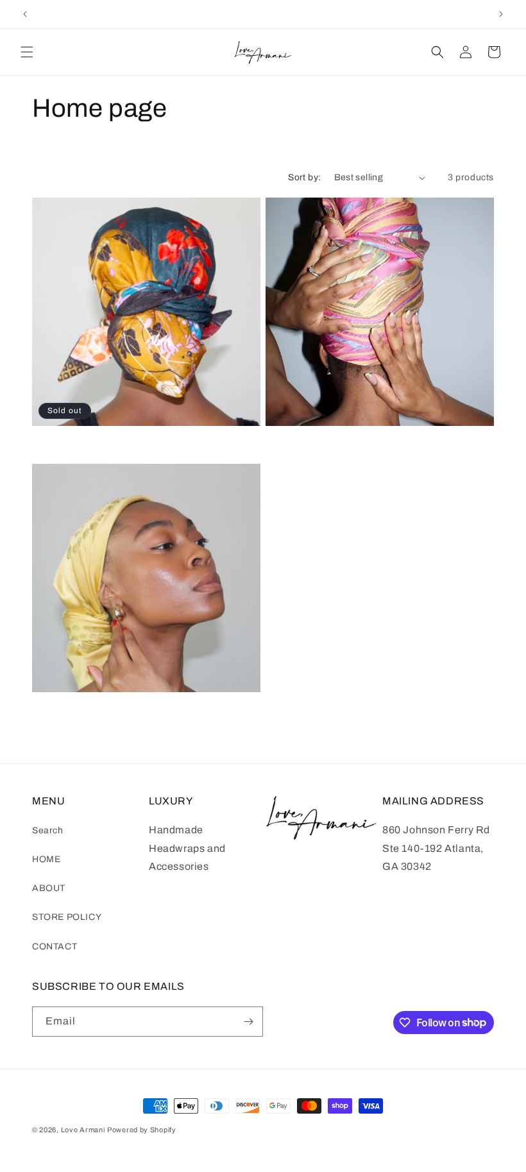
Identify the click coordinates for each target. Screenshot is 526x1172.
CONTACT (54, 946)
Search (48, 830)
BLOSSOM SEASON (74, 441)
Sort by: (304, 177)
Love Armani (83, 1130)
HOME (46, 859)
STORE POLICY (66, 917)
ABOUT (48, 888)
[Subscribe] (248, 1021)
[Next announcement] (501, 14)
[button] (27, 52)
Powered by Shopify (141, 1130)
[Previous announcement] (25, 14)
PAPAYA (49, 708)
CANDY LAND (295, 441)
